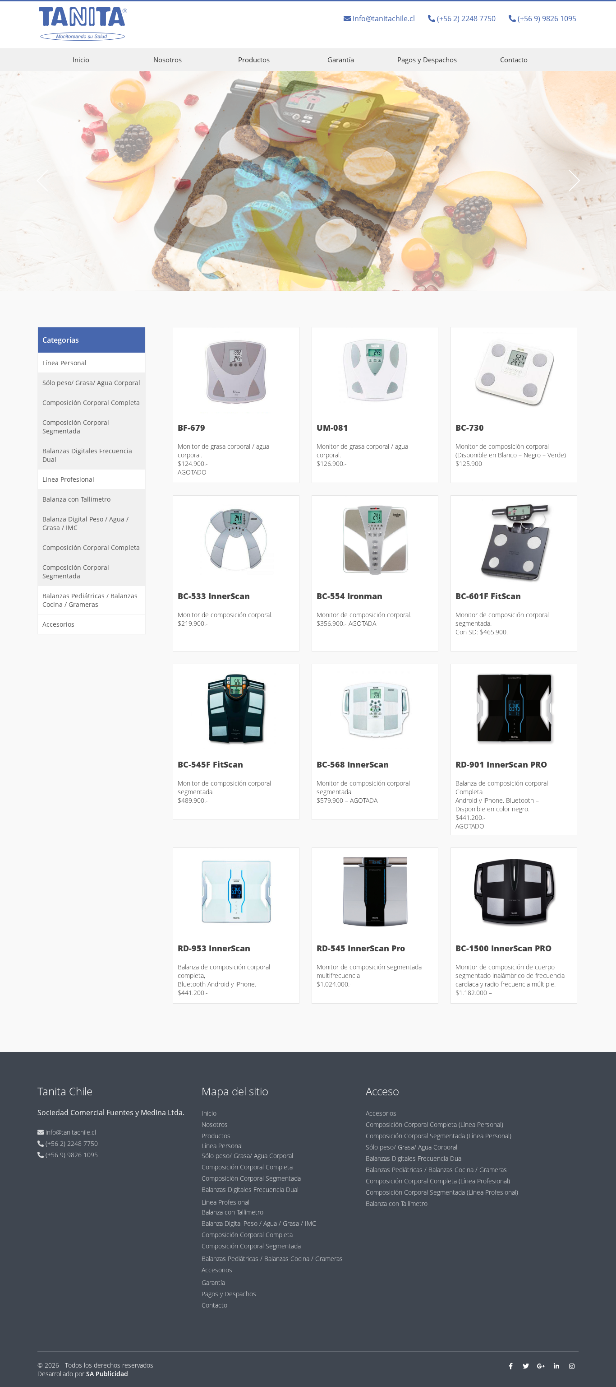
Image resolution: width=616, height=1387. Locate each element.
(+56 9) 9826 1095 (546, 18)
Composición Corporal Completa (91, 402)
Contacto (514, 59)
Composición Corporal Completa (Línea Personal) (434, 1124)
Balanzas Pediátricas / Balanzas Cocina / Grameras (90, 600)
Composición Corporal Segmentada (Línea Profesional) (442, 1192)
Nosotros (167, 59)
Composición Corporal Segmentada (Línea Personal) (438, 1135)
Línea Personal (64, 362)
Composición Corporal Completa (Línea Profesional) (438, 1181)
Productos (254, 59)
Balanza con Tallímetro (76, 499)
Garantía (340, 59)
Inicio (81, 59)
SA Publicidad (107, 1373)
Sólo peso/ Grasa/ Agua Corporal (91, 382)
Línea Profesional (68, 479)
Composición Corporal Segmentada (75, 426)
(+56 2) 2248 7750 (465, 18)
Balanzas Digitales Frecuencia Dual (87, 455)
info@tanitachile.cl (383, 18)
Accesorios (58, 624)
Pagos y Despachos (427, 59)
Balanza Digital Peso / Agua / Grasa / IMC (85, 523)
